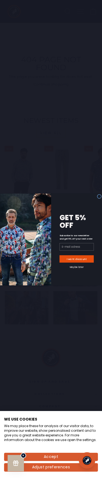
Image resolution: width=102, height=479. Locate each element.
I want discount (76, 259)
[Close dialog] (99, 196)
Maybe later (77, 267)
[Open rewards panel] (16, 463)
